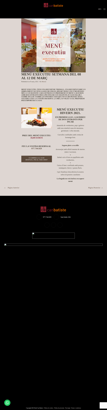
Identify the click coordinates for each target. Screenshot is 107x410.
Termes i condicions (76, 408)
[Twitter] (47, 225)
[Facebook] (53, 225)
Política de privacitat (59, 408)
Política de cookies (48, 408)
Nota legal (67, 408)
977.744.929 (36, 148)
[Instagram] (60, 225)
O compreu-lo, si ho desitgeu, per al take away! (36, 159)
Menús (44, 81)
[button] (7, 403)
